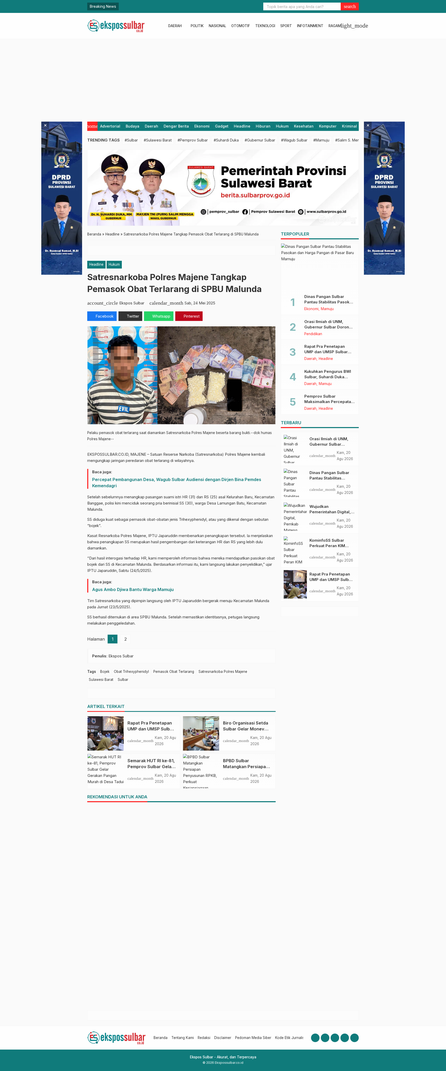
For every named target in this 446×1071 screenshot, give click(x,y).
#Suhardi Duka (226, 140)
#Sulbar (131, 140)
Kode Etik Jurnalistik (291, 1038)
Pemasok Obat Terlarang (173, 672)
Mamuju (327, 309)
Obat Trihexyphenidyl (131, 672)
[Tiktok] (354, 1038)
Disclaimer (222, 1038)
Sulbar (123, 680)
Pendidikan (313, 334)
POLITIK (197, 26)
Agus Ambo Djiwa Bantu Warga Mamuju (133, 589)
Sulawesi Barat (101, 680)
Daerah (151, 126)
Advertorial (110, 126)
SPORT (286, 26)
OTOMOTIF (240, 26)
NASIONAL (217, 26)
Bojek (104, 672)
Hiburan (263, 126)
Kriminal (349, 126)
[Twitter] (344, 1038)
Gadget (221, 126)
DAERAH (175, 26)
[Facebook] (315, 1038)
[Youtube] (335, 1038)
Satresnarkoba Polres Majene (222, 672)
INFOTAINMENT (310, 26)
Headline (242, 126)
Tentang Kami (182, 1038)
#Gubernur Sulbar (260, 140)
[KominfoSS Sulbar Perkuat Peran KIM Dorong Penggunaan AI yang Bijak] (295, 550)
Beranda (161, 1038)
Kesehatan (304, 126)
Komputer (328, 126)
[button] (350, 6)
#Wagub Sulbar (294, 140)
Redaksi (204, 1038)
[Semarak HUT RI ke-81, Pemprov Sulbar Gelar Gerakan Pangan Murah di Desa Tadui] (105, 771)
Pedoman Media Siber (253, 1038)
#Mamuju (321, 140)
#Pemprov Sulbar (193, 140)
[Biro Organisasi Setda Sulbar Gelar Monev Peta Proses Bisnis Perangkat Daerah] (201, 733)
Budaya (132, 126)
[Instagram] (325, 1038)
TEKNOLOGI (265, 26)
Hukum (282, 126)
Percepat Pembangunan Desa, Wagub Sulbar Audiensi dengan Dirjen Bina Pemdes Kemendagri (176, 482)
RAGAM (335, 26)
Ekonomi (202, 126)
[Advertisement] (223, 78)
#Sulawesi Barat (158, 140)
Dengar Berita (176, 126)
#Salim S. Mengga (350, 140)
